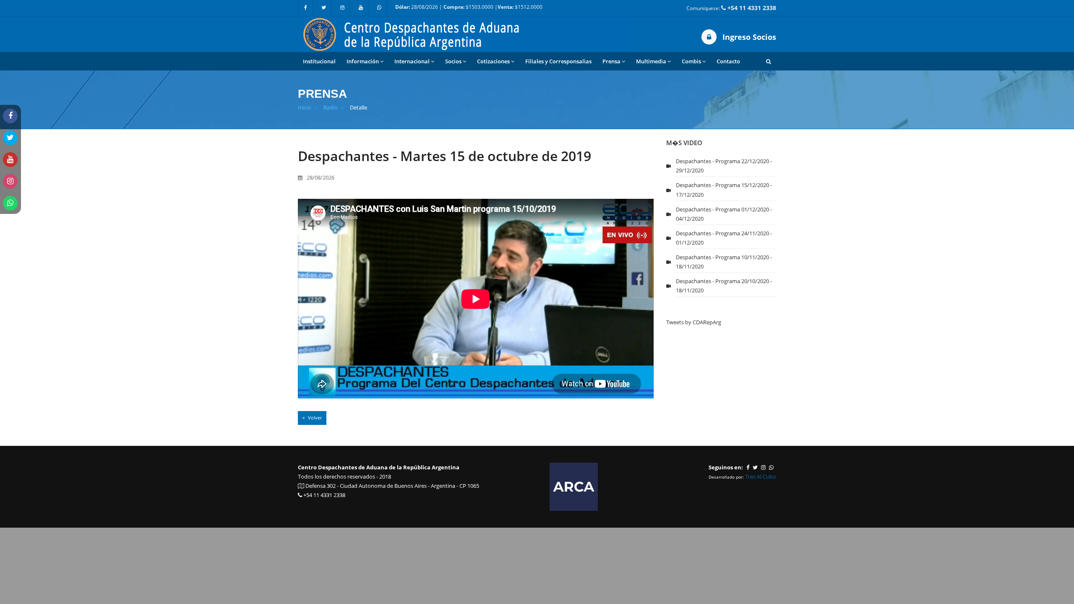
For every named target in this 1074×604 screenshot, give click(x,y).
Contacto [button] (728, 61)
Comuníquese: (731, 8)
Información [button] (363, 61)
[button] (768, 61)
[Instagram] (342, 7)
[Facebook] (305, 7)
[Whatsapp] (379, 7)
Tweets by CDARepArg (693, 322)
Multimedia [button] (651, 61)
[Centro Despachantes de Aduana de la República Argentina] (465, 33)
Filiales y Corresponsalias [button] (558, 61)
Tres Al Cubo (760, 476)
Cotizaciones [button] (493, 61)
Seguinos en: (726, 467)
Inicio (304, 107)
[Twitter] (323, 7)
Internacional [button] (412, 61)
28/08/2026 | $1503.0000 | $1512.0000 (468, 6)
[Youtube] (360, 7)
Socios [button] (453, 61)
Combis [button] (691, 61)
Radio (330, 107)
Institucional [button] (319, 61)
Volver (314, 417)
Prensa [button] (611, 61)
